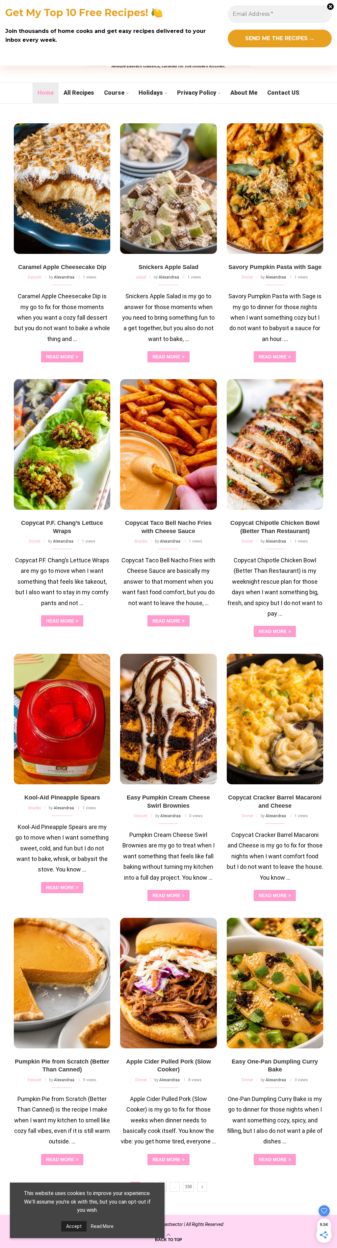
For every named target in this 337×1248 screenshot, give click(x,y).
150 (188, 1186)
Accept (74, 1226)
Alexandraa (64, 277)
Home (46, 92)
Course (114, 92)
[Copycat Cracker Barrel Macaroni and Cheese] (275, 719)
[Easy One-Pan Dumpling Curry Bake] (275, 983)
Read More (102, 1226)
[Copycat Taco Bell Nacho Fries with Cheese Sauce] (168, 444)
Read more (60, 356)
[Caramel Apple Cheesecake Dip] (62, 188)
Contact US (283, 92)
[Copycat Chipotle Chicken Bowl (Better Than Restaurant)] (275, 444)
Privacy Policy (196, 92)
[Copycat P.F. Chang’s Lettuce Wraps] (62, 444)
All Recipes (79, 92)
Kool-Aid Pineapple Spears (62, 797)
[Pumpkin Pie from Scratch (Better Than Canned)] (62, 983)
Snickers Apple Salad (168, 267)
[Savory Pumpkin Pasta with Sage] (275, 188)
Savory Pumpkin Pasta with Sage (275, 267)
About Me (243, 92)
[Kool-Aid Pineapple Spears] (62, 719)
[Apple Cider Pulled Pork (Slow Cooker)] (168, 983)
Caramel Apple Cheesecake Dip (62, 267)
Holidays (151, 92)
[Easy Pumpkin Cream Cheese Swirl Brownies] (168, 719)
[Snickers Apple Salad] (168, 188)
